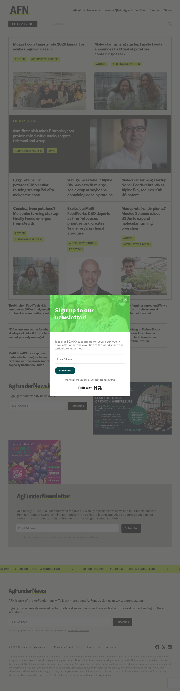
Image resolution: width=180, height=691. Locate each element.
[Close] (125, 299)
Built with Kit (90, 388)
